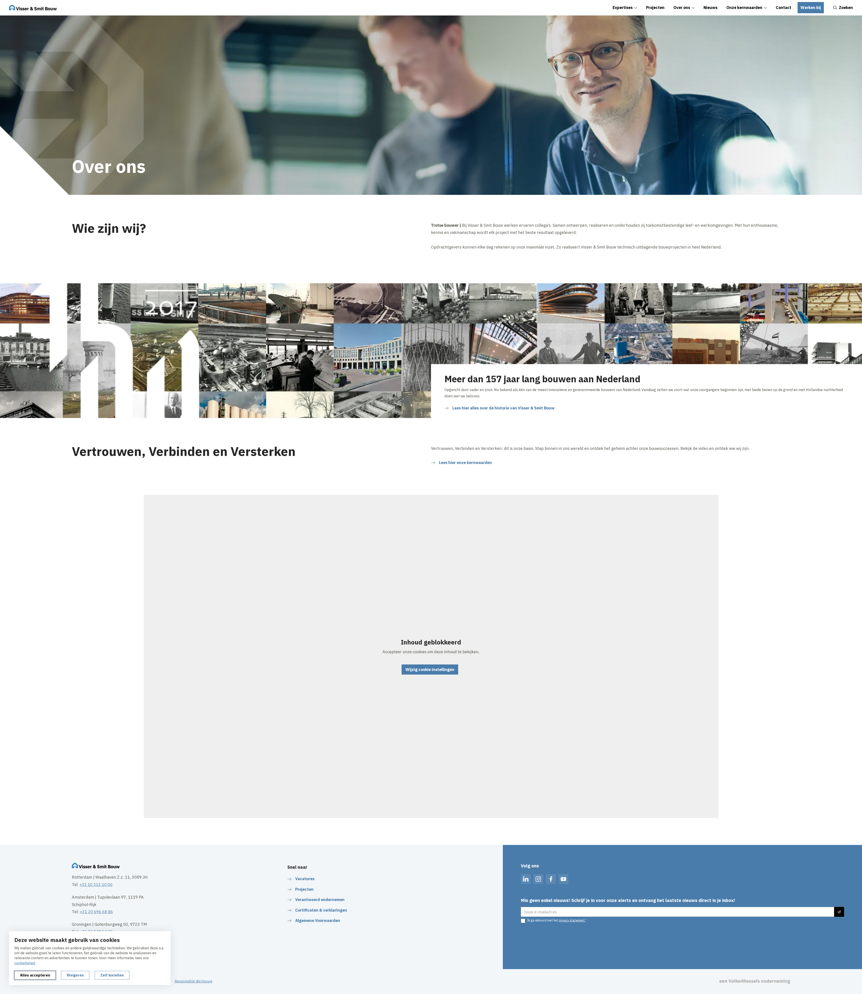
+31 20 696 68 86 (96, 911)
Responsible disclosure (193, 981)
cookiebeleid (24, 963)
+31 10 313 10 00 (95, 884)
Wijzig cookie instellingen (429, 669)
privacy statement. (572, 920)
